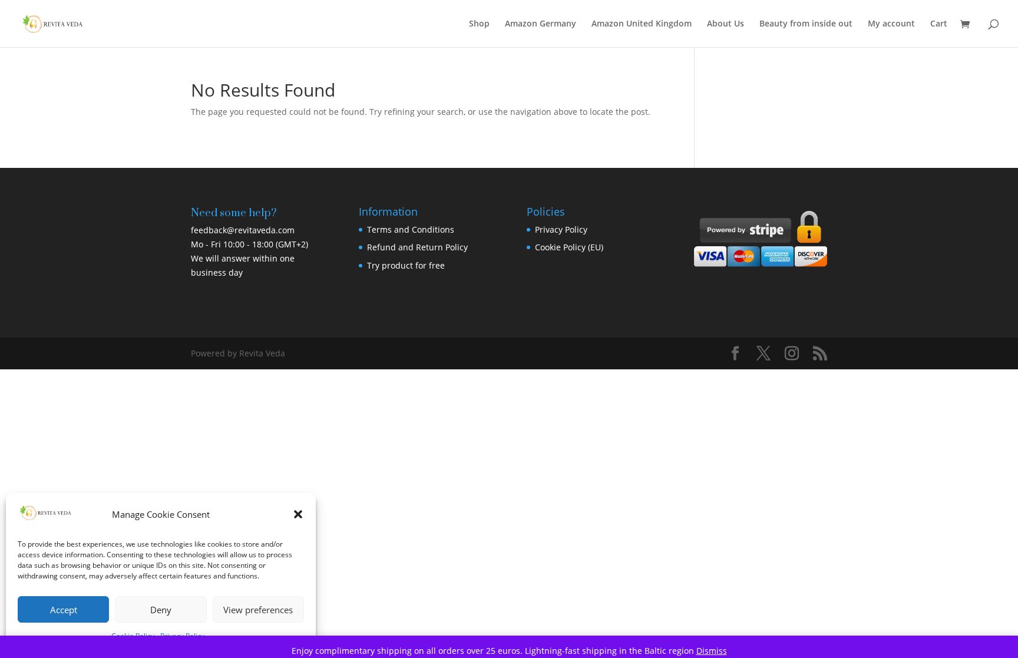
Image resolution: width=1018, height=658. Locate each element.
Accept (63, 610)
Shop (479, 24)
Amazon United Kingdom (641, 24)
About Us (725, 24)
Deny (160, 610)
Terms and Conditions (410, 229)
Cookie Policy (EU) (569, 247)
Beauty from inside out (805, 24)
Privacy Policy (561, 229)
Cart (938, 24)
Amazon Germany (540, 24)
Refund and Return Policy (417, 247)
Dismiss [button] (711, 650)
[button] (298, 514)
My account (891, 24)
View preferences (258, 610)
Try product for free (406, 265)
